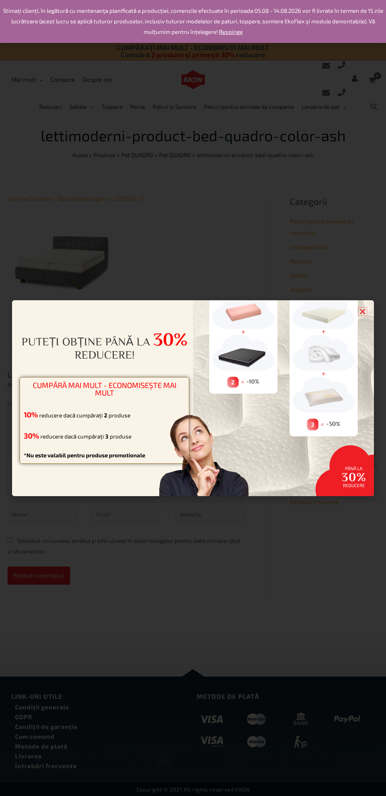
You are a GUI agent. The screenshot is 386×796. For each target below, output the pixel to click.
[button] (362, 311)
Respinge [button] (231, 31)
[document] (193, 398)
